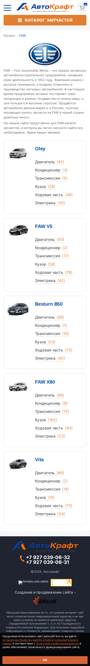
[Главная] (45, 7)
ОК (45, 660)
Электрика (50, 202)
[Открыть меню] (7, 8)
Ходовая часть (54, 194)
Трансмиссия (51, 178)
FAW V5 (43, 226)
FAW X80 (45, 382)
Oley (40, 148)
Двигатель (49, 161)
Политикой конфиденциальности (57, 643)
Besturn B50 (49, 304)
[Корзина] (82, 8)
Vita (39, 459)
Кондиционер (51, 170)
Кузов (45, 186)
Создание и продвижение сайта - (45, 592)
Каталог (10, 35)
